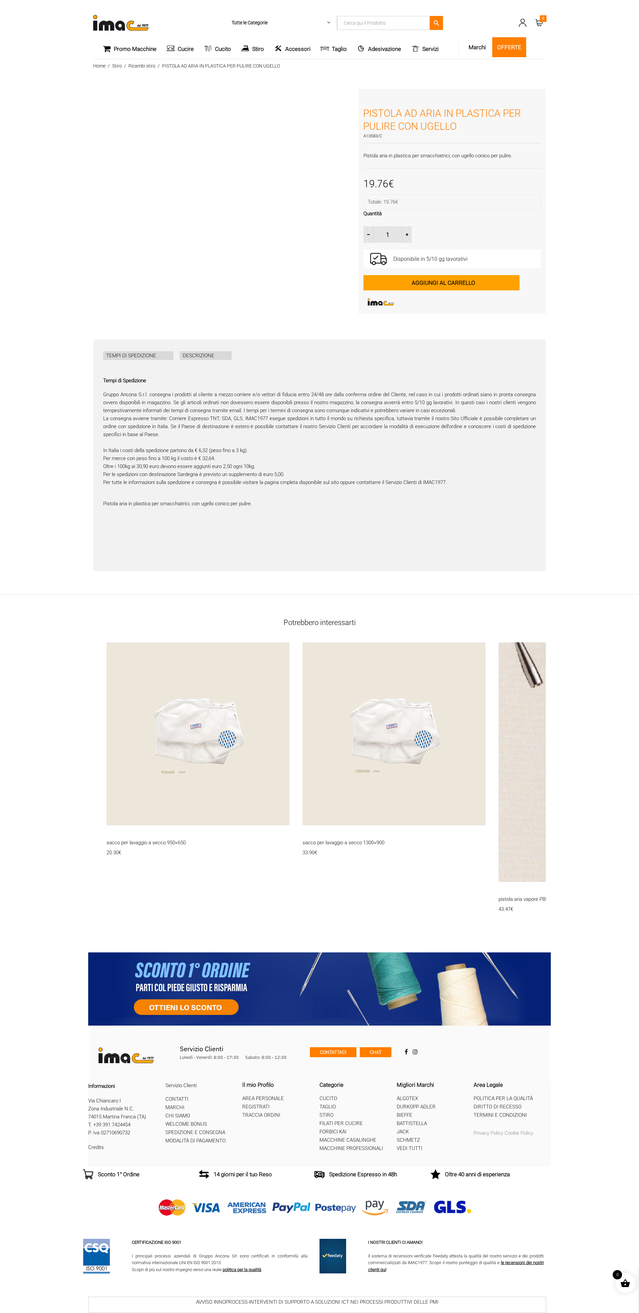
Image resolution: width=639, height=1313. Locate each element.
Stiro (258, 49)
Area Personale (263, 1098)
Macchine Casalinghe (348, 1140)
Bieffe (404, 1115)
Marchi (174, 1107)
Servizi (430, 49)
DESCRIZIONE (198, 356)
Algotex (407, 1098)
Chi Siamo (177, 1116)
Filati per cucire (341, 1123)
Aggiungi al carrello (443, 282)
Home (99, 66)
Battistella (412, 1123)
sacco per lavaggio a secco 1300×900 (343, 843)
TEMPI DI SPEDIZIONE (131, 356)
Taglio (339, 49)
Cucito (223, 49)
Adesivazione (384, 49)
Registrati (256, 1107)
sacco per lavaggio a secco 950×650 (146, 843)
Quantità (372, 214)
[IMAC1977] (413, 302)
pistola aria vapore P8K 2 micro (532, 899)
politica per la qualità (242, 1269)
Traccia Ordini (261, 1115)
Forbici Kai (333, 1132)
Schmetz (408, 1140)
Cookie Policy (519, 1133)
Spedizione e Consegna (195, 1132)
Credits (96, 1147)
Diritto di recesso (498, 1107)
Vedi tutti (409, 1148)
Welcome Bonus (186, 1124)
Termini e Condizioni (500, 1115)
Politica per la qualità (503, 1098)
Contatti (176, 1099)
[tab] (138, 355)
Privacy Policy (488, 1133)
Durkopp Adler (416, 1107)
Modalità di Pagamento (195, 1141)
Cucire (186, 49)
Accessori (298, 49)
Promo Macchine (135, 49)
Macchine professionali (351, 1148)
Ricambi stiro (141, 66)
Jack (403, 1132)
